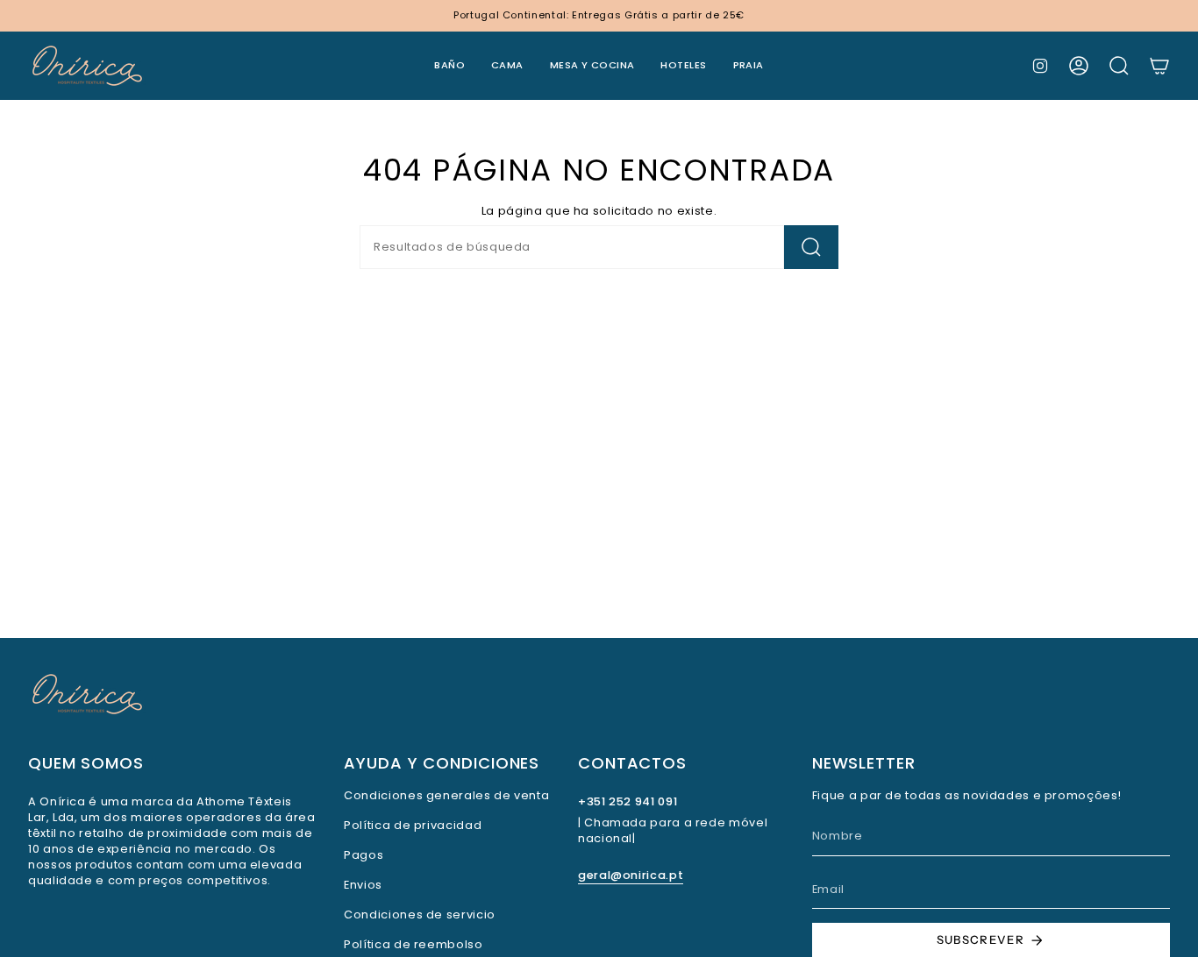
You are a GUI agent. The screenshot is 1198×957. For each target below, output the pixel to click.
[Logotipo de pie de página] (87, 694)
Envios (363, 884)
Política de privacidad (412, 825)
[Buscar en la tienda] (811, 247)
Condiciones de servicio (420, 914)
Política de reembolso (413, 944)
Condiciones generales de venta (446, 795)
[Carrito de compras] (1159, 66)
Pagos (363, 854)
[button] (449, 66)
